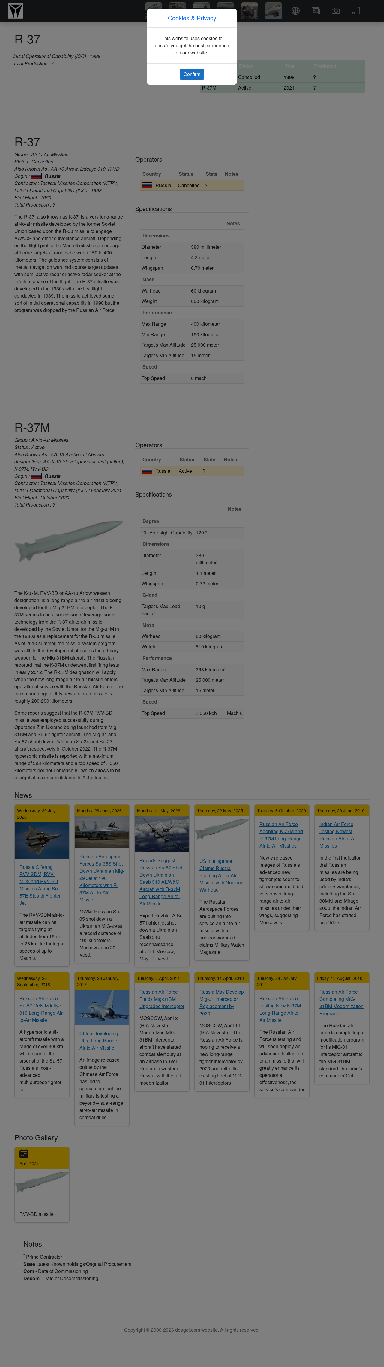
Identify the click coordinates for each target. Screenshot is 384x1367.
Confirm (192, 74)
